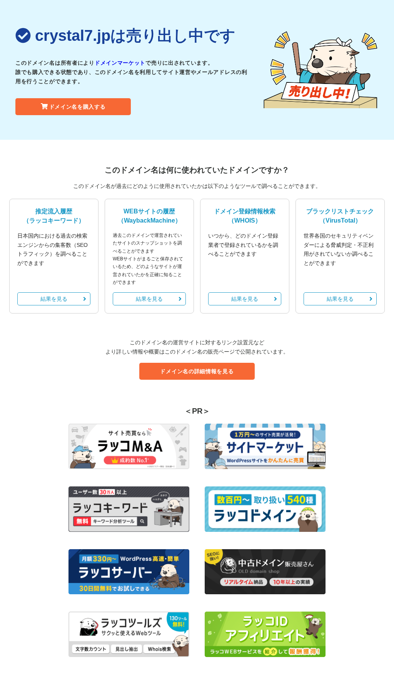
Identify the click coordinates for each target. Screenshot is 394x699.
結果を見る (53, 299)
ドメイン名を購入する (77, 107)
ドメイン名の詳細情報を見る (197, 371)
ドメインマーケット (120, 63)
